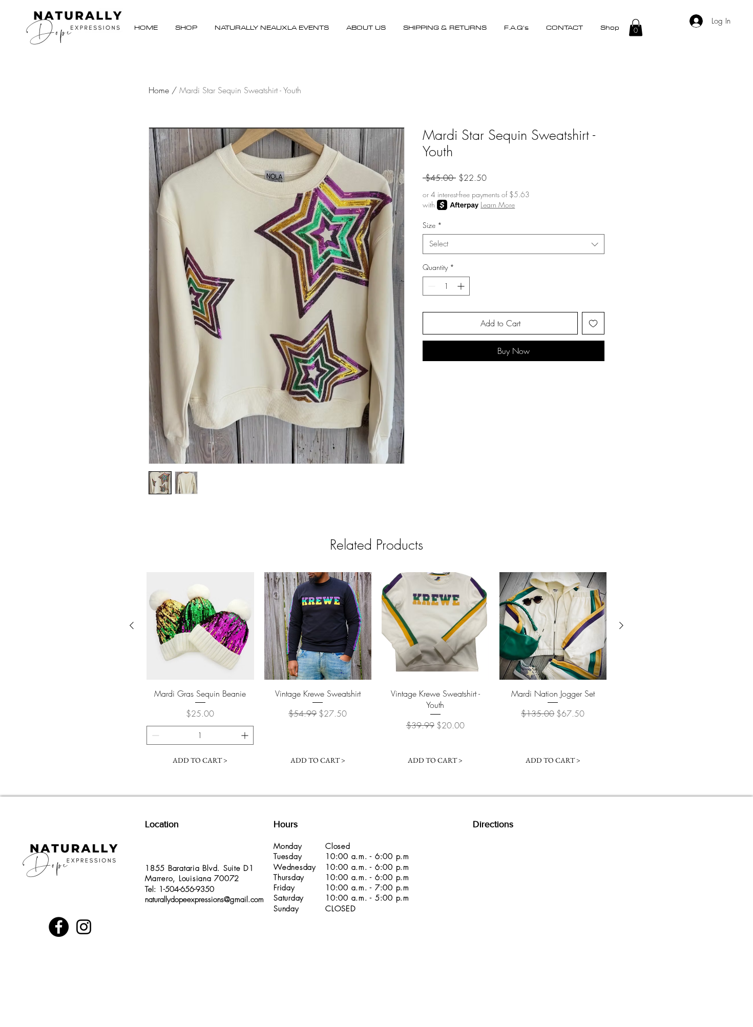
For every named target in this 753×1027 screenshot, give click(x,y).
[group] (377, 671)
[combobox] (513, 244)
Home (159, 90)
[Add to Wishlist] (593, 323)
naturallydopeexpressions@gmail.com (204, 899)
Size (432, 225)
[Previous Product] (132, 625)
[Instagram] (84, 927)
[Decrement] (430, 286)
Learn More (497, 204)
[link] (742, 18)
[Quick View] (200, 626)
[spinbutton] (446, 286)
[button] (186, 27)
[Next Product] (621, 625)
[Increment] (461, 286)
